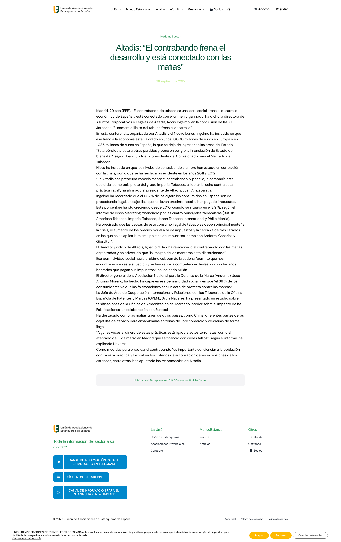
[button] (228, 9)
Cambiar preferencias (310, 535)
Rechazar (281, 535)
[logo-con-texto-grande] (73, 7)
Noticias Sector (170, 36)
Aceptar (259, 535)
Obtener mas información (26, 538)
